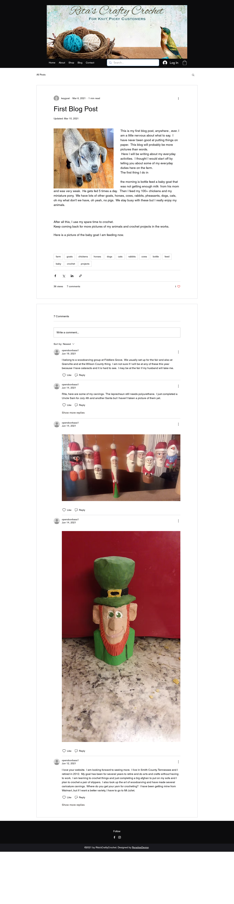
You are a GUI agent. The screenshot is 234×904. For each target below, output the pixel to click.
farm (58, 256)
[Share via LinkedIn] (72, 275)
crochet (71, 263)
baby (58, 263)
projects (85, 263)
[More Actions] (178, 352)
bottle (156, 256)
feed (167, 256)
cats (120, 256)
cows (144, 256)
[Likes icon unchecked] (64, 375)
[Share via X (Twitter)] (63, 275)
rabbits (132, 256)
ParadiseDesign (140, 847)
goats (70, 256)
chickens (83, 256)
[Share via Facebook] (55, 275)
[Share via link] (80, 275)
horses (97, 256)
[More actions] (178, 98)
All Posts (41, 74)
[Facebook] (114, 837)
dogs (109, 256)
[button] (71, 62)
